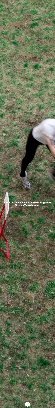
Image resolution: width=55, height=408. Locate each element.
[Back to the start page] (27, 404)
